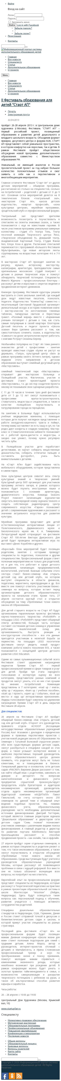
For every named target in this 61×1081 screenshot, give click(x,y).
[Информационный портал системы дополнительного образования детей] (30, 52)
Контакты (13, 41)
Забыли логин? (22, 33)
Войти (11, 3)
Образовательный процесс (22, 1043)
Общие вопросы (16, 1041)
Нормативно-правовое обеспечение (27, 1020)
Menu (5, 75)
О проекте (13, 93)
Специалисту (15, 85)
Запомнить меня (20, 22)
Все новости (14, 83)
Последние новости (18, 1036)
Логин (11, 15)
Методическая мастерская (22, 1023)
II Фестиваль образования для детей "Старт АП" (26, 102)
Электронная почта (19, 114)
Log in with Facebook (28, 25)
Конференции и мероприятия (24, 1033)
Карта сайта (14, 1051)
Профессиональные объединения (26, 1028)
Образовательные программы (24, 1025)
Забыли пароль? (23, 28)
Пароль (12, 18)
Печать (12, 111)
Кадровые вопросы (18, 1046)
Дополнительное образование (24, 91)
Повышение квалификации (22, 1030)
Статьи (11, 88)
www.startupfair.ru (11, 1008)
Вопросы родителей (18, 1048)
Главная (12, 80)
